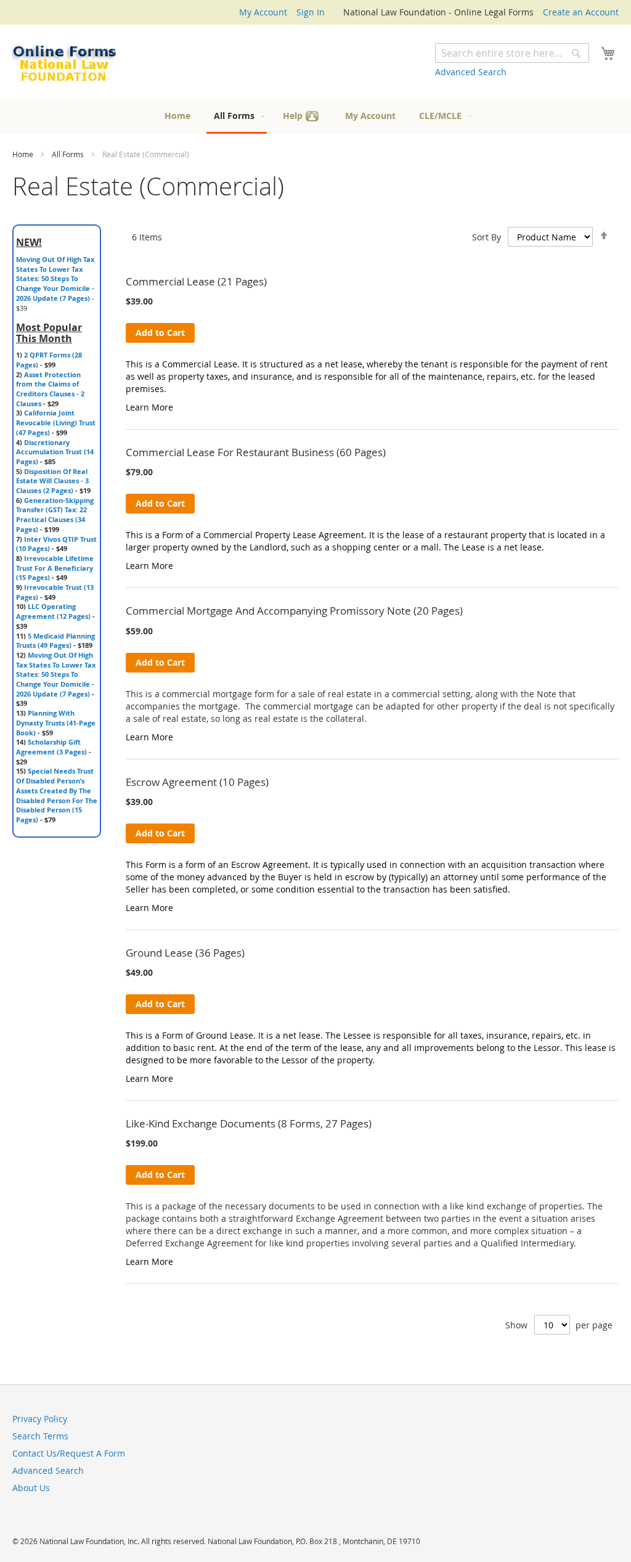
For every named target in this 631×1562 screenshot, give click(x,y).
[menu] (315, 116)
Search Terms (40, 1436)
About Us (31, 1488)
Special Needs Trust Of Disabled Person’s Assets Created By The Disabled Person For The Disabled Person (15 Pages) (56, 795)
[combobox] (512, 53)
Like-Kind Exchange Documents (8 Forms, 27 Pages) (249, 1123)
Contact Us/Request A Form (68, 1453)
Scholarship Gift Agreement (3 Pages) (51, 746)
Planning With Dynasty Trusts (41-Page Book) (56, 722)
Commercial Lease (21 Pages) (196, 281)
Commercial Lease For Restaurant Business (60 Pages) (256, 452)
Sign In (310, 12)
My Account (263, 12)
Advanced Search (471, 72)
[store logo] (64, 63)
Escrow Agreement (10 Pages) (197, 782)
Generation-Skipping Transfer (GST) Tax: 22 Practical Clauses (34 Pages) (55, 515)
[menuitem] (177, 115)
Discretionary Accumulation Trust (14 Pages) (55, 452)
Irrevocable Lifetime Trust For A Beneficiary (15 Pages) (55, 568)
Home (23, 154)
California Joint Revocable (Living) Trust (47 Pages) (56, 422)
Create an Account (581, 12)
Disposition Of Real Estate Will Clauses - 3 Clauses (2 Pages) (52, 481)
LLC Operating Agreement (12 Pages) (53, 611)
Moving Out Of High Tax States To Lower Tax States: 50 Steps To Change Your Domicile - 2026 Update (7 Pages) (55, 279)
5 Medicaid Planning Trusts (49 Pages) (55, 640)
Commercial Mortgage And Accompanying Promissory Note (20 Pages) (294, 610)
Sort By (486, 237)
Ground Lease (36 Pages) (185, 953)
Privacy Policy (39, 1419)
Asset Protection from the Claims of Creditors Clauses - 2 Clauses (50, 389)
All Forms (69, 154)
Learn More (149, 407)
